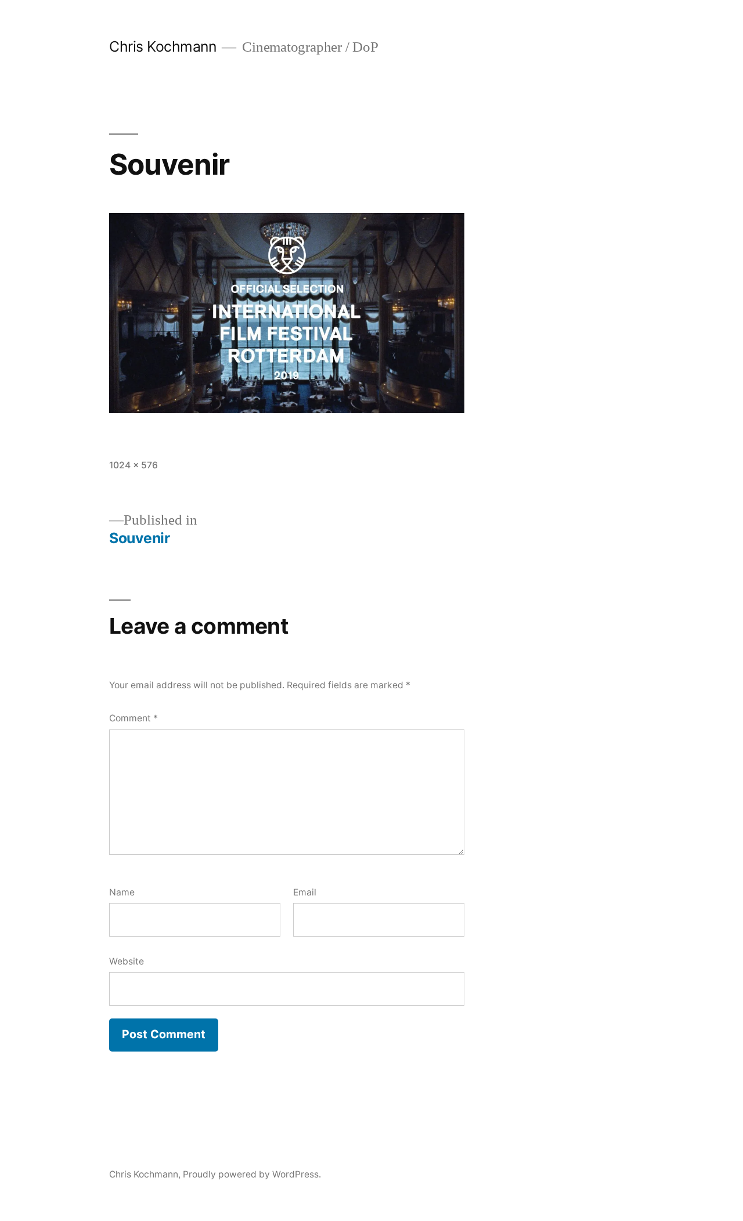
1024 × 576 (133, 465)
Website (126, 961)
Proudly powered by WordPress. (252, 1174)
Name (122, 892)
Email (304, 892)
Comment (133, 718)
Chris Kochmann (162, 46)
